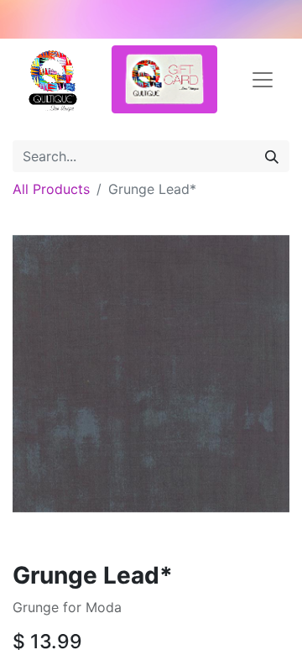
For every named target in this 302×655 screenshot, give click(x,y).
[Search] (271, 156)
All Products (51, 189)
